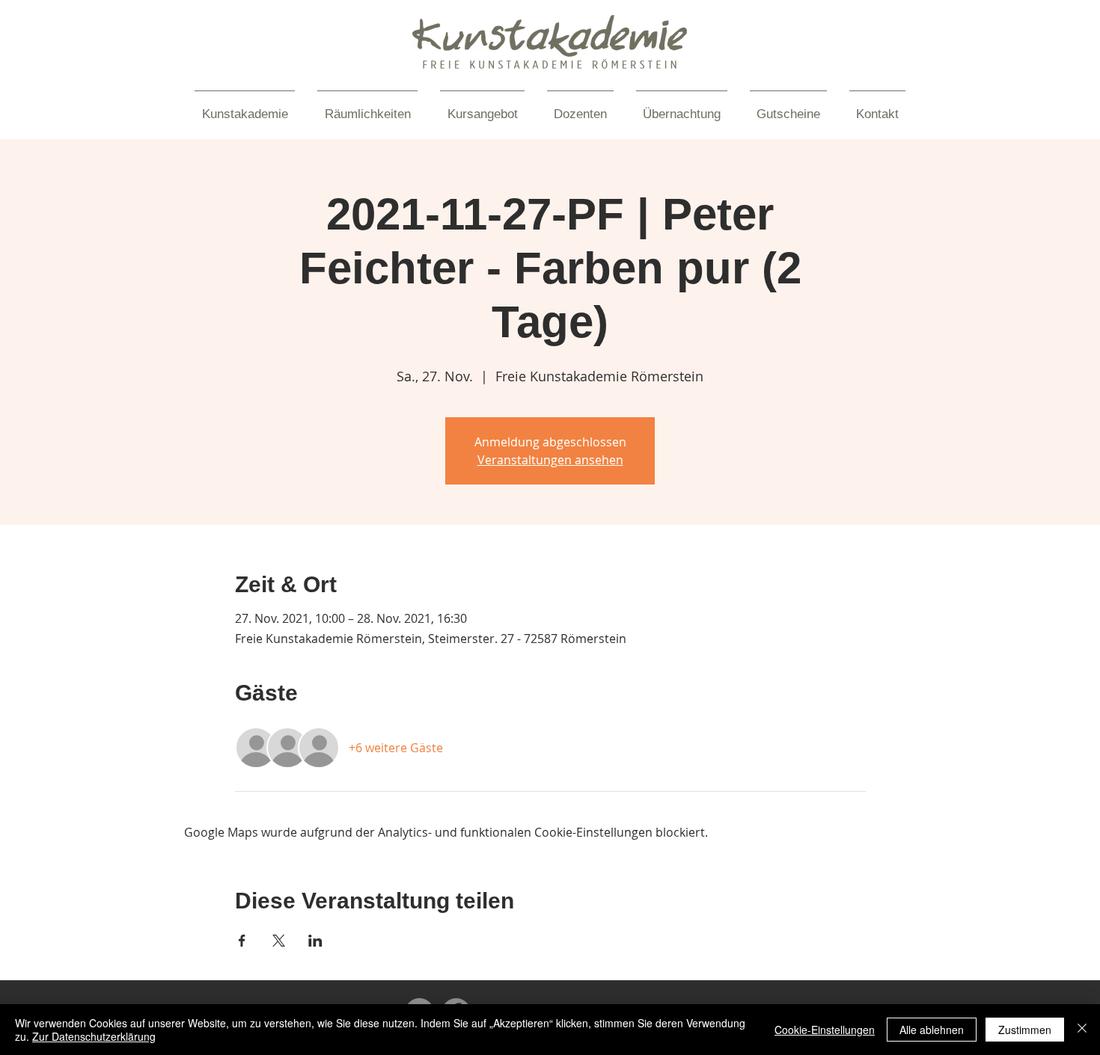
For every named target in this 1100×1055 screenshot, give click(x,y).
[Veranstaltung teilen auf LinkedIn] (315, 941)
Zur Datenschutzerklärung (94, 1036)
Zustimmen (1024, 1029)
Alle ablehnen (931, 1029)
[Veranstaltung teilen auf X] (279, 941)
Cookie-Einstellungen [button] (824, 1029)
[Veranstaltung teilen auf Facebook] (242, 941)
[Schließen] (1082, 1029)
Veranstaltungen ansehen (550, 460)
